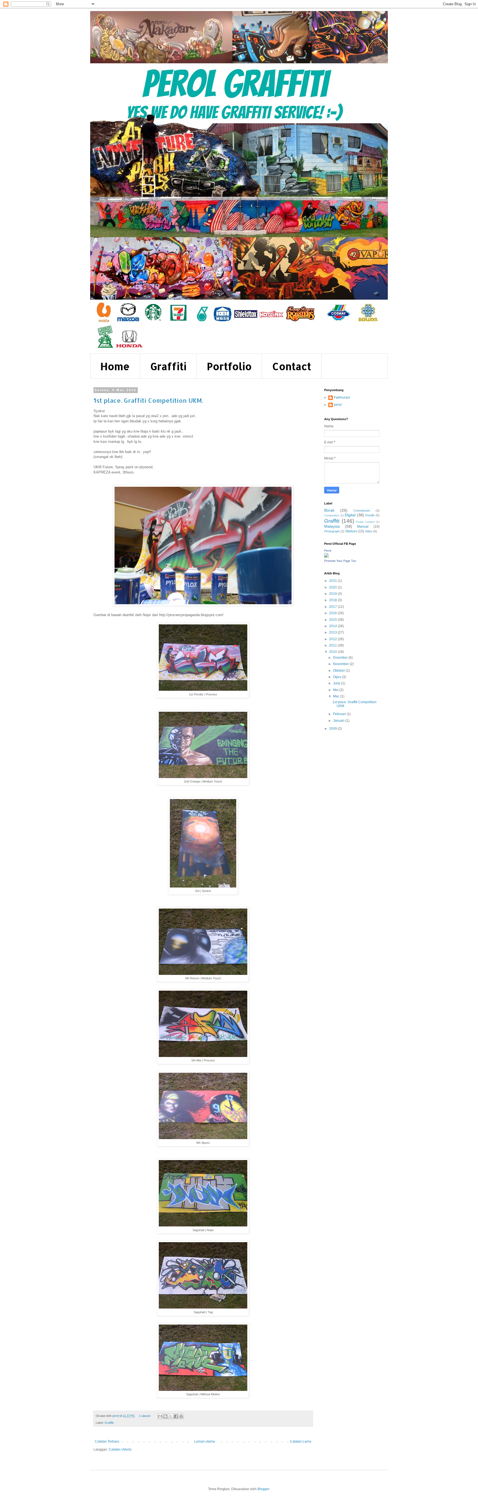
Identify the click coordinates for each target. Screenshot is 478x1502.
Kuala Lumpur (365, 521)
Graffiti (168, 366)
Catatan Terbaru (107, 1441)
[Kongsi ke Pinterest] (181, 1416)
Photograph (332, 531)
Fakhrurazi (342, 397)
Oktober (339, 671)
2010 (333, 652)
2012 (333, 639)
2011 (333, 645)
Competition (331, 515)
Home (115, 366)
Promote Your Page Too (340, 560)
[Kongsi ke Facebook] (176, 1416)
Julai (337, 683)
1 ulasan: (145, 1415)
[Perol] (326, 556)
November (341, 664)
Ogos (337, 677)
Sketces (351, 531)
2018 (333, 600)
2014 (333, 626)
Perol (327, 550)
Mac (336, 696)
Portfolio (229, 366)
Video (368, 531)
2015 (333, 620)
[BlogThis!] (165, 1416)
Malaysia (332, 526)
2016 (333, 613)
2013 (333, 632)
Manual (362, 526)
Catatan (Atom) (120, 1449)
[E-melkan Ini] (160, 1416)
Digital (350, 515)
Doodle (370, 515)
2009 (333, 729)
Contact (291, 366)
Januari (339, 721)
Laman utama (204, 1441)
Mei (336, 690)
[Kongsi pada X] (170, 1416)
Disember (341, 658)
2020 (333, 587)
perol (338, 405)
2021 (333, 581)
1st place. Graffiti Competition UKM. (148, 400)
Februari (340, 714)
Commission (362, 510)
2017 (333, 607)
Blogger (263, 1489)
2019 (333, 594)
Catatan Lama (300, 1441)
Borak (329, 510)
